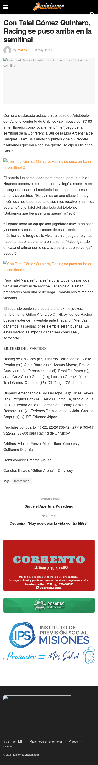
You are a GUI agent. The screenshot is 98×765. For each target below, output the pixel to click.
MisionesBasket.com (26, 754)
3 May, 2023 (43, 50)
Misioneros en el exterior (46, 741)
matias (22, 50)
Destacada (22, 481)
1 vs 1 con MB (13, 741)
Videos (73, 741)
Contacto (9, 746)
